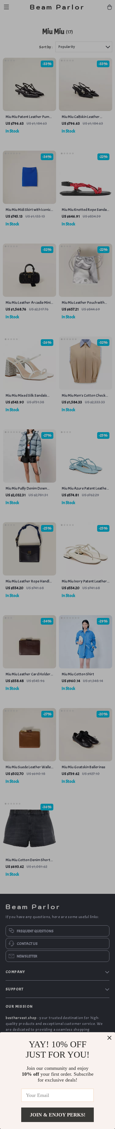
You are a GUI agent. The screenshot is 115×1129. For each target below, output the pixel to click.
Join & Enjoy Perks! (57, 1115)
